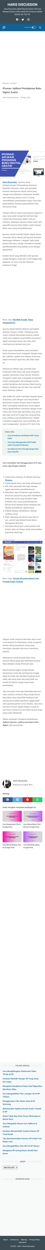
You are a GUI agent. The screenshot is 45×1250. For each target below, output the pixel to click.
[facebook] (16, 19)
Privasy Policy (34, 1240)
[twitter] (22, 19)
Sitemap (24, 1240)
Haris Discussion (22, 5)
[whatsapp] (37, 799)
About (5, 1240)
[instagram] (28, 19)
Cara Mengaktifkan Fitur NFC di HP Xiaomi (21, 1146)
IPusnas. (9, 480)
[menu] (4, 27)
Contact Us (14, 1240)
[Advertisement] (22, 57)
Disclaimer (22, 1242)
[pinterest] (28, 799)
